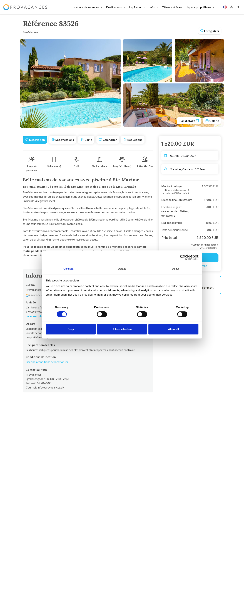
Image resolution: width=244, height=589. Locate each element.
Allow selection (122, 329)
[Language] (225, 7)
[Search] (238, 7)
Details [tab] (122, 268)
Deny (71, 329)
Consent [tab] (68, 268)
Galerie (214, 120)
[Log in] (231, 7)
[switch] (102, 314)
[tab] (35, 140)
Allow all (173, 329)
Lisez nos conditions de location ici (47, 361)
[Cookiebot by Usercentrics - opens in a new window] (182, 257)
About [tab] (175, 268)
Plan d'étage (187, 120)
